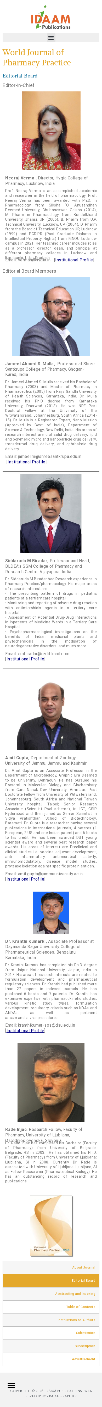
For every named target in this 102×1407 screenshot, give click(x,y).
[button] (51, 37)
